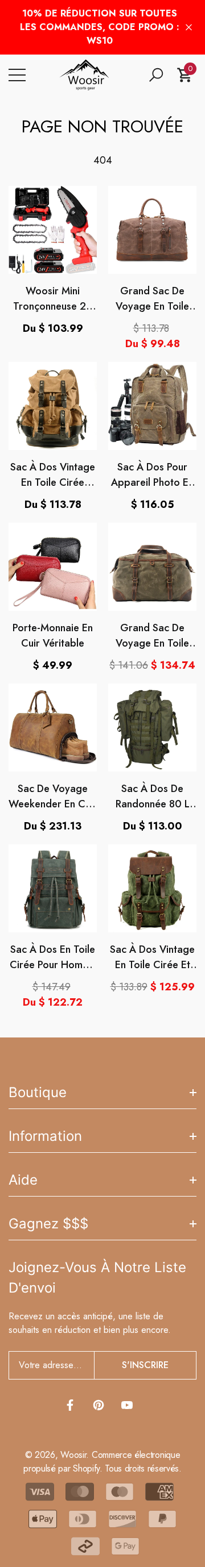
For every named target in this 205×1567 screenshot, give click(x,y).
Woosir (73, 1454)
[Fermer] (188, 27)
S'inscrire (145, 1365)
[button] (156, 75)
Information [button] (45, 1136)
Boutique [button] (38, 1092)
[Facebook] (70, 1405)
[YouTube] (127, 1405)
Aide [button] (23, 1180)
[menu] (17, 75)
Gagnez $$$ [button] (48, 1223)
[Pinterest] (98, 1405)
